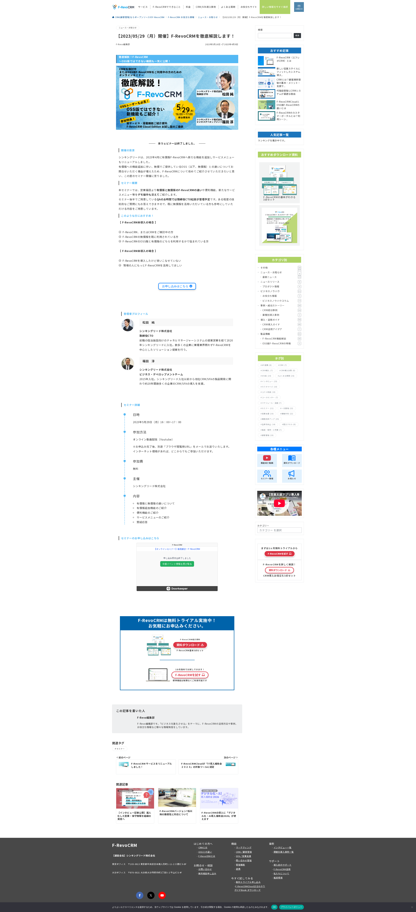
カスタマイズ (269, 386)
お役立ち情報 (281, 295)
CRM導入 (267, 370)
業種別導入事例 (281, 314)
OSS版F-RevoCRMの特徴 (281, 343)
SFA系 (266, 376)
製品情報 (280, 333)
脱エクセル (289, 424)
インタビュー (269, 381)
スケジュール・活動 (271, 403)
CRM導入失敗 (288, 370)
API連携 (267, 365)
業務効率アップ (270, 419)
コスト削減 (268, 392)
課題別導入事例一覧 (284, 851)
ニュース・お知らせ (127, 27)
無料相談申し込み (207, 873)
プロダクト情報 (281, 286)
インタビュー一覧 (283, 847)
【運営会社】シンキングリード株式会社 (133, 855)
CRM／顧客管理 (244, 851)
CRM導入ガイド (281, 324)
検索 (260, 29)
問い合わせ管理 (244, 860)
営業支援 (267, 413)
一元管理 (287, 408)
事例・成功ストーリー (280, 305)
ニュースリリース (280, 281)
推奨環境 (278, 877)
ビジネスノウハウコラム (281, 300)
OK (274, 907)
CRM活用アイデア (281, 329)
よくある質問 (286, 376)
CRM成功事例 (281, 310)
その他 (280, 267)
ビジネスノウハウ (280, 291)
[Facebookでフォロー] (139, 895)
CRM (283, 365)
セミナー (121, 748)
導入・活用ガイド (280, 319)
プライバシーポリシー (291, 907)
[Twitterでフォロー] (151, 895)
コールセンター (270, 397)
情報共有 (287, 413)
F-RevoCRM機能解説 (281, 338)
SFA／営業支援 (243, 856)
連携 (238, 868)
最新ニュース (281, 277)
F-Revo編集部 (123, 44)
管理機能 (240, 864)
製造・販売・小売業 (272, 430)
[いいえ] (412, 907)
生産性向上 (268, 424)
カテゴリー (263, 525)
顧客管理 (267, 435)
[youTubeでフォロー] (162, 895)
